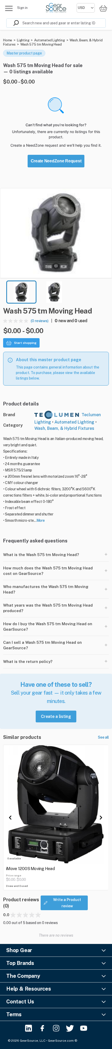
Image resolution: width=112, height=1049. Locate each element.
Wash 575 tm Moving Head (40, 44)
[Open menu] (9, 8)
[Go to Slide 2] (54, 292)
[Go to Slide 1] (21, 292)
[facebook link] (42, 1028)
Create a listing (56, 716)
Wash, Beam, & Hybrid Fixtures (64, 428)
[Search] (13, 23)
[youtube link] (84, 1028)
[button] (56, 233)
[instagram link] (56, 1028)
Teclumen (91, 414)
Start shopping (25, 343)
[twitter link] (70, 1028)
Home (7, 40)
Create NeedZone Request (56, 161)
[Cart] (103, 8)
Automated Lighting (49, 40)
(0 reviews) (39, 321)
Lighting (23, 40)
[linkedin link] (28, 1028)
